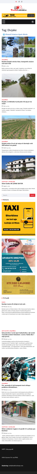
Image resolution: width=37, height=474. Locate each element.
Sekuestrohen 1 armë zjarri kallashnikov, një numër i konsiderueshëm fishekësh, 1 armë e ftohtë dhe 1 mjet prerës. (18, 334)
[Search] (32, 21)
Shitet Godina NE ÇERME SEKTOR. (12, 183)
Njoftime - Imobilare (8, 181)
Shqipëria (5, 59)
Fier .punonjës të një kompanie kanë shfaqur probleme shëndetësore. (16, 386)
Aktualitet (5, 331)
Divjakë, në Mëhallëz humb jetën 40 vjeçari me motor (17, 102)
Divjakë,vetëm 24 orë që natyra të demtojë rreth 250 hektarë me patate (17, 144)
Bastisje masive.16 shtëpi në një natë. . (14, 304)
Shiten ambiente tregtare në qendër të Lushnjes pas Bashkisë (18, 430)
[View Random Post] (16, 1)
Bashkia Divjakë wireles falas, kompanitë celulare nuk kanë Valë (18, 62)
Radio (3, 302)
